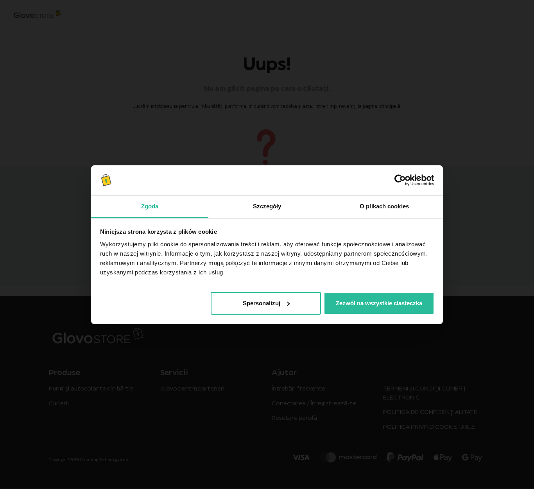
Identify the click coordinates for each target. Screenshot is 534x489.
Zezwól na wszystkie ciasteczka (379, 303)
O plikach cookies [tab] (384, 205)
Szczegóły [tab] (267, 205)
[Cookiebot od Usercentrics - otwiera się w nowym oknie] (400, 180)
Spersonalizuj (261, 303)
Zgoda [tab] (150, 205)
